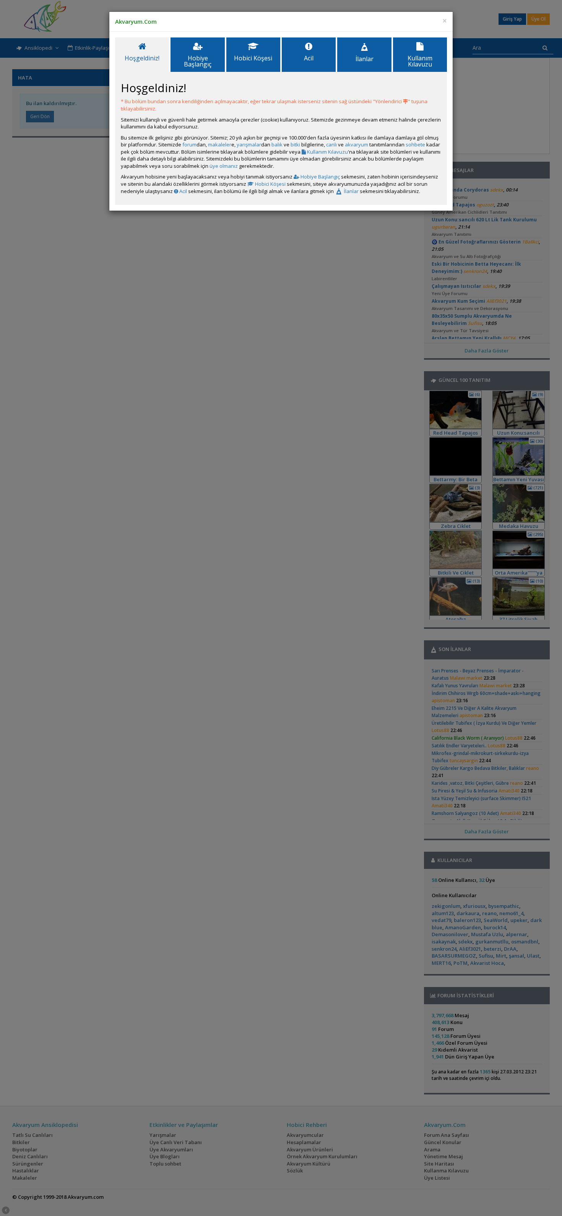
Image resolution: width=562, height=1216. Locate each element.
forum (189, 144)
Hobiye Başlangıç (319, 176)
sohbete (415, 144)
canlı (331, 144)
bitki (295, 144)
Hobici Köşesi (270, 183)
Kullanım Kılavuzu (327, 151)
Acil (182, 191)
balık (277, 144)
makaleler (219, 144)
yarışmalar (249, 144)
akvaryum (356, 144)
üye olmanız (224, 165)
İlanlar (351, 191)
